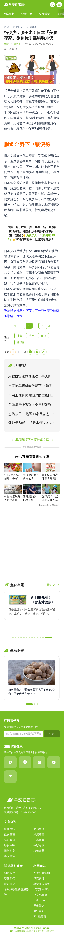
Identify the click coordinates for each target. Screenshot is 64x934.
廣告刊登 (9, 884)
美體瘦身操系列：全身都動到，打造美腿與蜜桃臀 (31, 405)
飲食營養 (9, 834)
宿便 (31, 335)
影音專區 (9, 845)
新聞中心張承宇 (12, 43)
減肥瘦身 (38, 834)
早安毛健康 (40, 894)
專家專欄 (38, 845)
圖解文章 (9, 850)
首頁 (6, 26)
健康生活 (38, 829)
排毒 (19, 335)
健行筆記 (38, 911)
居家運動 (32, 26)
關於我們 (9, 873)
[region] (32, 233)
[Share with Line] (30, 352)
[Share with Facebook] (37, 352)
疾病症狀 (9, 829)
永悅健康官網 (41, 873)
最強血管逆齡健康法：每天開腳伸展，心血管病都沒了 (31, 377)
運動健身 (18, 26)
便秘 (43, 335)
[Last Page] (49, 326)
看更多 (51, 585)
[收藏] (13, 352)
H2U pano (40, 900)
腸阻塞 (20, 342)
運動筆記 (38, 905)
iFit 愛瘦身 (39, 916)
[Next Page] (42, 326)
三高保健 (38, 840)
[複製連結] (44, 352)
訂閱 (51, 734)
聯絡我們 (9, 878)
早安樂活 (9, 856)
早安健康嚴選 (41, 884)
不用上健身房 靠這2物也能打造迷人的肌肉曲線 (31, 396)
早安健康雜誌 (41, 889)
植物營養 (38, 850)
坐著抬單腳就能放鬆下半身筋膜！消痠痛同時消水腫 (30, 386)
